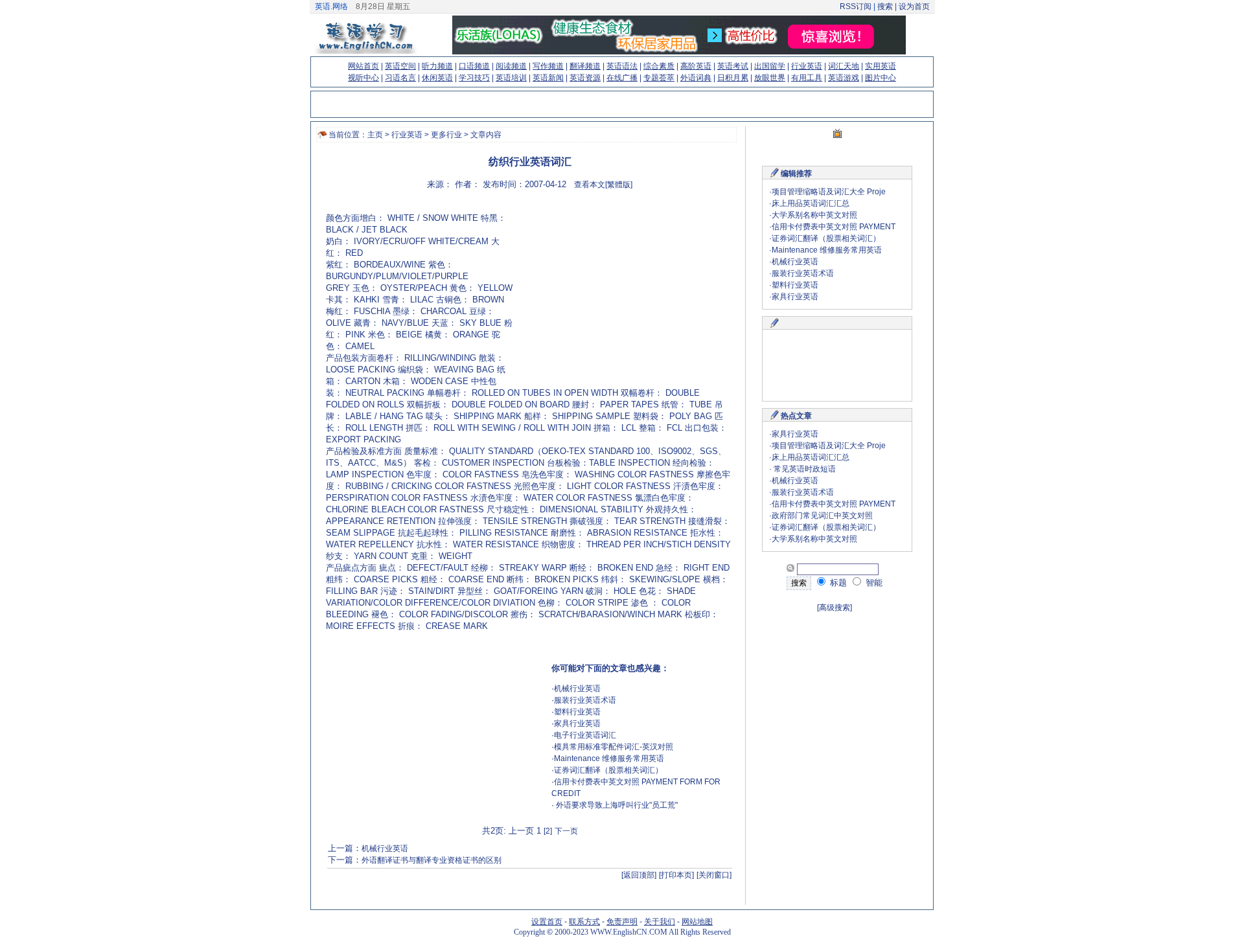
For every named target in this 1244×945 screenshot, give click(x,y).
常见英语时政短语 (804, 468)
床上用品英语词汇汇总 (810, 203)
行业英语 (806, 66)
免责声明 (622, 921)
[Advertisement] (621, 294)
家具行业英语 (577, 723)
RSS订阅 (855, 6)
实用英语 (880, 66)
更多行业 (446, 134)
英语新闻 (548, 77)
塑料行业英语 (577, 711)
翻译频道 (585, 66)
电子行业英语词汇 (585, 735)
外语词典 (695, 77)
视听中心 (363, 77)
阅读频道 (511, 66)
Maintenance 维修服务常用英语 (609, 758)
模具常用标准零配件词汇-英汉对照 (613, 746)
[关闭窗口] (714, 875)
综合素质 (658, 66)
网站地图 (697, 921)
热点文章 (796, 415)
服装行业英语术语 (585, 700)
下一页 (566, 831)
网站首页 (363, 66)
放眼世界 (769, 77)
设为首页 (914, 6)
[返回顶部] (638, 875)
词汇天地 (843, 66)
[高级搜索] (834, 607)
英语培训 (511, 77)
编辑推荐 (796, 173)
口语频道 (474, 66)
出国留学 (769, 66)
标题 (837, 582)
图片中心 (880, 77)
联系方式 (584, 921)
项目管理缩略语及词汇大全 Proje (829, 191)
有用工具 (806, 77)
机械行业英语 (577, 688)
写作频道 (548, 66)
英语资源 (585, 77)
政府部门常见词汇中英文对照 (822, 515)
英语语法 (622, 66)
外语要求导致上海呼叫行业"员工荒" (616, 805)
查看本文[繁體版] (603, 184)
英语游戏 (843, 77)
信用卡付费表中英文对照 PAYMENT (833, 226)
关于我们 (659, 921)
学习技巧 (474, 77)
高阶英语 (695, 66)
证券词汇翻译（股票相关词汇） (608, 770)
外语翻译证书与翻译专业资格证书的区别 (431, 860)
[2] (548, 831)
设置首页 (546, 921)
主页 (375, 134)
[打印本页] (676, 875)
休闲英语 (437, 77)
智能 (872, 582)
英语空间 (400, 66)
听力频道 (437, 66)
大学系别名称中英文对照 (814, 215)
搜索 (885, 6)
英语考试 (732, 66)
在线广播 (622, 77)
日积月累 (732, 77)
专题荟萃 (658, 77)
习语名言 (400, 77)
